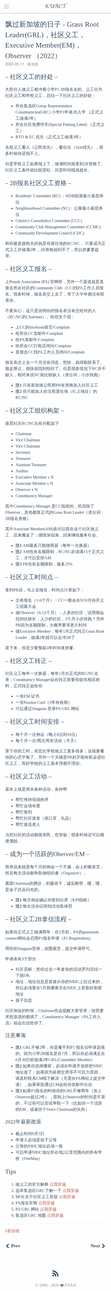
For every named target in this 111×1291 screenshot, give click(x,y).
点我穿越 (58, 1184)
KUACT (55, 6)
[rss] (55, 1274)
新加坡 (32, 63)
